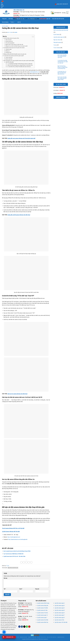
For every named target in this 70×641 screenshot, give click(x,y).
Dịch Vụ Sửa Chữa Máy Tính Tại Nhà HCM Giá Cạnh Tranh (62, 56)
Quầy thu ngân (9, 49)
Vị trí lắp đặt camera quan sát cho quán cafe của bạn (14, 47)
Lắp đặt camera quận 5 (60, 608)
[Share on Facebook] (21, 562)
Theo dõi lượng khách (10, 42)
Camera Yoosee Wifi (32, 637)
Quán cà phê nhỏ (9, 57)
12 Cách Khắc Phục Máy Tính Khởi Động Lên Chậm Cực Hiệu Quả (20, 63)
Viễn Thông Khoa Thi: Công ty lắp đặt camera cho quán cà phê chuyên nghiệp (19, 60)
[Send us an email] (24, 626)
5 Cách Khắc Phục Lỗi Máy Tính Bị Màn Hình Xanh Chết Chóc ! (19, 66)
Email (20, 589)
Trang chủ (4, 18)
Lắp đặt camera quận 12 (42, 615)
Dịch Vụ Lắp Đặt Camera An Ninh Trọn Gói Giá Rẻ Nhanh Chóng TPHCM (16, 551)
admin (15, 32)
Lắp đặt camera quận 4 (60, 612)
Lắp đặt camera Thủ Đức (42, 612)
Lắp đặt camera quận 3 (60, 605)
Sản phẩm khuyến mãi (2, 5)
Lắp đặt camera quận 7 (60, 615)
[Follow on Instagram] (22, 626)
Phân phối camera (57, 42)
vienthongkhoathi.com (33, 639)
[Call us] (27, 626)
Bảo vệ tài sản (8, 39)
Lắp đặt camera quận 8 (60, 610)
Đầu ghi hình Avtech (41, 637)
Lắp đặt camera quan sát (59, 37)
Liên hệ (19, 22)
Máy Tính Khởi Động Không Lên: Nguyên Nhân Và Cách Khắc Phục (20, 65)
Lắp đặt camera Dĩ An (59, 620)
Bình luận (5, 578)
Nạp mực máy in (57, 39)
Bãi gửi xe (8, 50)
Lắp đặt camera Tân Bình (42, 608)
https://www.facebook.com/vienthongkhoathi (17, 539)
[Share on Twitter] (24, 562)
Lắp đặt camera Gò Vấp (42, 610)
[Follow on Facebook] (19, 626)
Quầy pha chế (8, 52)
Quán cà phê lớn (9, 59)
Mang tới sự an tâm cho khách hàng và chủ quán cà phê (16, 46)
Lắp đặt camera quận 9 (60, 617)
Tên (5, 589)
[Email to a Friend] (26, 562)
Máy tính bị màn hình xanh (13, 567)
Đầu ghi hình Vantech (51, 637)
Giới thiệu (11, 18)
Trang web (37, 589)
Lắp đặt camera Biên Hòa (42, 622)
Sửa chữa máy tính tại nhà (58, 18)
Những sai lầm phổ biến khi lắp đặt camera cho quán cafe (15, 54)
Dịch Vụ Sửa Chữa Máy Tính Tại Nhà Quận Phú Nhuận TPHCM (62, 78)
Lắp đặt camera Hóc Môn (42, 620)
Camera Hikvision (23, 637)
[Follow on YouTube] (29, 626)
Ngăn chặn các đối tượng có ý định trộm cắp (14, 44)
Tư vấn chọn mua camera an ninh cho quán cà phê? (14, 55)
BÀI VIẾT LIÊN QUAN (10, 62)
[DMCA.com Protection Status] (35, 635)
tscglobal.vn (45, 639)
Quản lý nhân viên (9, 41)
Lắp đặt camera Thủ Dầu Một (61, 622)
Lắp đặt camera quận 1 (42, 617)
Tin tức (12, 22)
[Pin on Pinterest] (29, 562)
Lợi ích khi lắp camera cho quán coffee (11, 38)
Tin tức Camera (5, 26)
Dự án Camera (5, 22)
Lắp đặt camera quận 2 (60, 603)
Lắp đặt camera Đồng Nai (42, 605)
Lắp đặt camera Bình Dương (43, 603)
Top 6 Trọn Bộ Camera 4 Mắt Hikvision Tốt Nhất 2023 (13, 553)
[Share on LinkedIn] (31, 562)
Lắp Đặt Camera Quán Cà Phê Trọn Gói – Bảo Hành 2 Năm (14, 556)
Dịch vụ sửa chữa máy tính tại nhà (61, 30)
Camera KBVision (60, 637)
